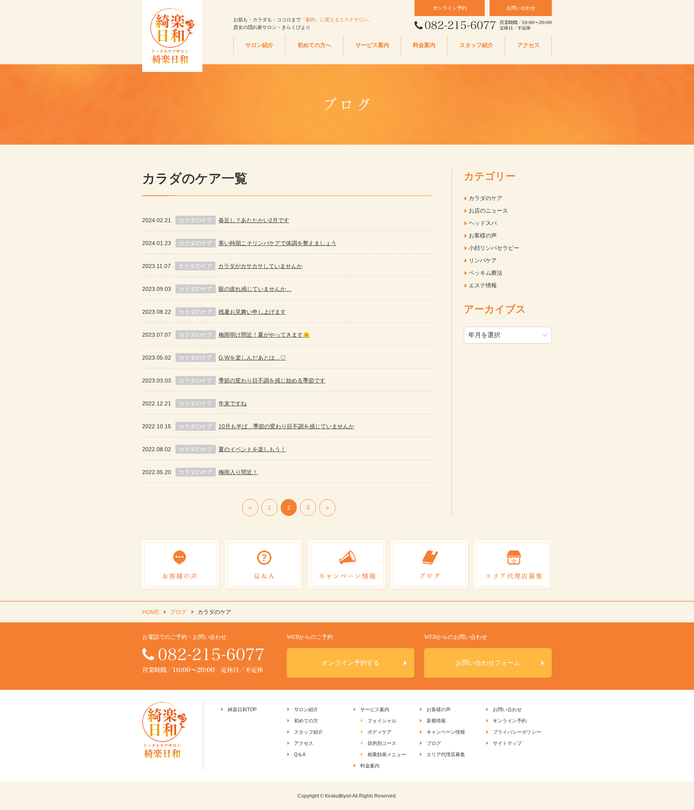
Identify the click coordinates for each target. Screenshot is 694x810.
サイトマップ (507, 743)
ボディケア (379, 732)
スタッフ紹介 (476, 45)
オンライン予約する (351, 662)
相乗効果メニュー (386, 754)
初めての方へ (314, 45)
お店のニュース (488, 210)
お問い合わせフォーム (488, 662)
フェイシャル (381, 721)
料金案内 (424, 45)
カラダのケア (485, 198)
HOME (150, 612)
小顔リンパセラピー (494, 248)
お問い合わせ (520, 8)
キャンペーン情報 (446, 732)
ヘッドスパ (483, 223)
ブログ (178, 612)
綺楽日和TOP (242, 709)
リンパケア (483, 260)
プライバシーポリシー (517, 732)
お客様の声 (483, 235)
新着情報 (436, 721)
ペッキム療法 (485, 273)
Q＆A (300, 754)
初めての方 (306, 721)
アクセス (528, 45)
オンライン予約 (450, 8)
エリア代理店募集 (446, 754)
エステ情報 (483, 285)
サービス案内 (372, 45)
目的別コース (381, 743)
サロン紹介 (259, 45)
